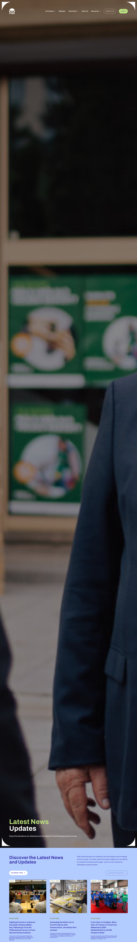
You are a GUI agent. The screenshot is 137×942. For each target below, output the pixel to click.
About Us (85, 11)
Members (62, 11)
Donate (123, 11)
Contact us (110, 11)
